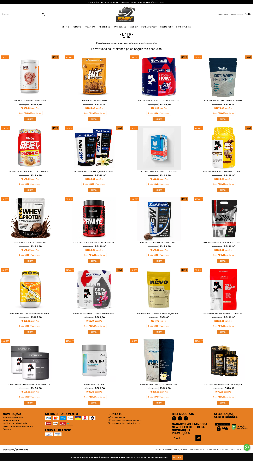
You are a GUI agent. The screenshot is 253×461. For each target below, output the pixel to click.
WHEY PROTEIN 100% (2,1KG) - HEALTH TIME (158, 385)
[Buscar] (43, 14)
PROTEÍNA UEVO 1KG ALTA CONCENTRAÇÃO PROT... (158, 314)
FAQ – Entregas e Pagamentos (18, 426)
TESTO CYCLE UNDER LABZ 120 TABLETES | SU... (223, 385)
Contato (7, 429)
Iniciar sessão (236, 14)
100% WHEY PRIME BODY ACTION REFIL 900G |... (223, 243)
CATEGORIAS (120, 27)
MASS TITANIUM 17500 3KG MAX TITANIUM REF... (223, 314)
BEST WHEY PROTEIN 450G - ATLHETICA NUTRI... (30, 172)
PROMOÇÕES (166, 27)
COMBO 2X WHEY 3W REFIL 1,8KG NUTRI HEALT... (94, 172)
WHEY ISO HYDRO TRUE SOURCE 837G (30, 101)
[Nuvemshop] (16, 451)
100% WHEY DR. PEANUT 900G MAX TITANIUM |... (223, 172)
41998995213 (119, 417)
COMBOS (76, 27)
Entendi (177, 457)
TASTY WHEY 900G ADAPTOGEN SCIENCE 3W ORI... (30, 314)
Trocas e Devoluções (13, 417)
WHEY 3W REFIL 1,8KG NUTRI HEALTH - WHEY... (159, 243)
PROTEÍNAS (104, 27)
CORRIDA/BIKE (183, 27)
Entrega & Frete (11, 420)
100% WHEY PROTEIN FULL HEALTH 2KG (29, 243)
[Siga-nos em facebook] (180, 418)
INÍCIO (65, 27)
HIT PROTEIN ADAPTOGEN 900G (94, 101)
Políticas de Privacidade (15, 423)
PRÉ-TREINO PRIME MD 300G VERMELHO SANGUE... (94, 243)
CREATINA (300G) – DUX (94, 385)
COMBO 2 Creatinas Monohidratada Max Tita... (30, 385)
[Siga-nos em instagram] (174, 418)
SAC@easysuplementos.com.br (127, 420)
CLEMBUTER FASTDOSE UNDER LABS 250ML (159, 172)
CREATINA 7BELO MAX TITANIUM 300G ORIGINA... (94, 314)
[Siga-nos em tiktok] (186, 418)
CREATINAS (90, 27)
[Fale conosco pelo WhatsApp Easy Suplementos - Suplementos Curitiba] (247, 447)
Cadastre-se (223, 14)
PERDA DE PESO (149, 27)
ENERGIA (134, 27)
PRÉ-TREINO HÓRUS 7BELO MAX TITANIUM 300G (158, 101)
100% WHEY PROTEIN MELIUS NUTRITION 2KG (223, 101)
